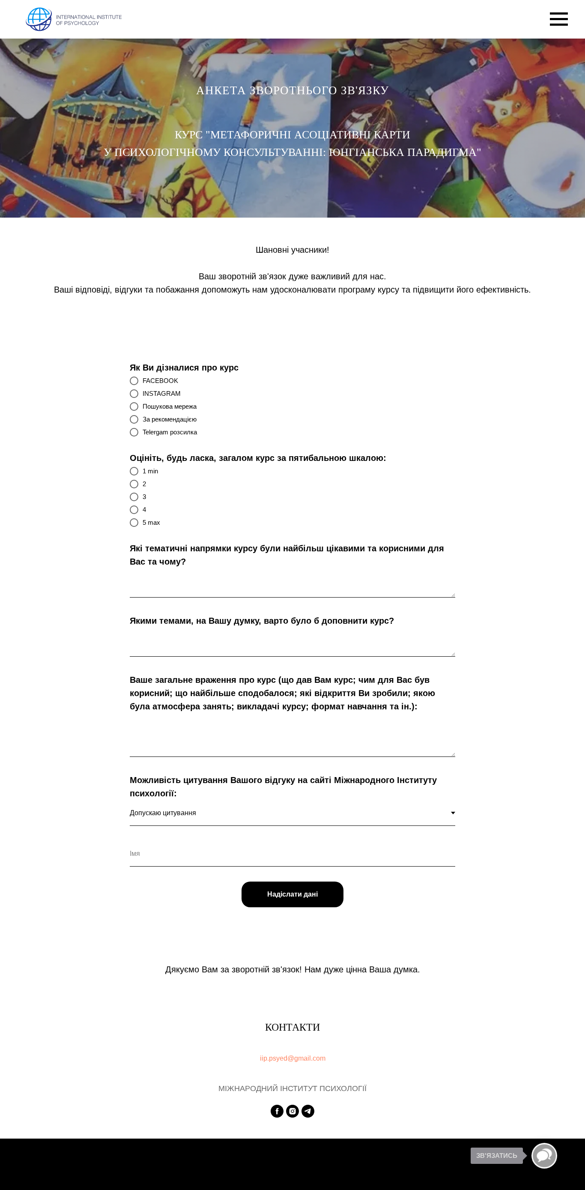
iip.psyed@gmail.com (292, 1058)
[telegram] (307, 1111)
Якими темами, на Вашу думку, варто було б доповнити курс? (262, 620)
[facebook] (277, 1111)
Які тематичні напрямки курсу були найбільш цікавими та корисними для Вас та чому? (287, 555)
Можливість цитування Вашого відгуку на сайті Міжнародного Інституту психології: (283, 786)
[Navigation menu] (559, 19)
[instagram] (292, 1111)
